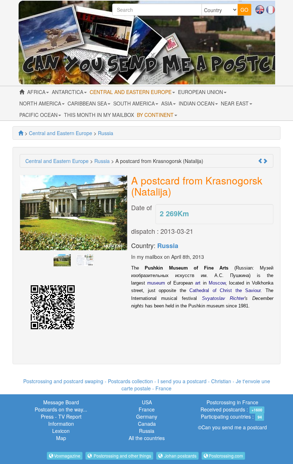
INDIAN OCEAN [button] (197, 103)
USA (147, 402)
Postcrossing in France (232, 402)
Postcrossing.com (226, 456)
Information (61, 423)
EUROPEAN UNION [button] (201, 91)
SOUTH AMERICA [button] (134, 103)
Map (61, 437)
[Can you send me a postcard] (20, 133)
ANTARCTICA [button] (68, 91)
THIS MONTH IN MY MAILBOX (99, 114)
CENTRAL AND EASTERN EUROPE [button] (131, 91)
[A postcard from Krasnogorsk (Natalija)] (62, 259)
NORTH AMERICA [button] (41, 103)
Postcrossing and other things (122, 456)
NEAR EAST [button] (235, 103)
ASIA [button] (167, 103)
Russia (167, 245)
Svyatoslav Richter (223, 298)
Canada (147, 423)
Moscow (217, 283)
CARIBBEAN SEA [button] (88, 103)
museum (156, 283)
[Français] (270, 9)
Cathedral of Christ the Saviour (224, 290)
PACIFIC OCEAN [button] (39, 114)
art (197, 283)
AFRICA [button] (37, 91)
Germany (146, 416)
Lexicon (61, 430)
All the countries (147, 437)
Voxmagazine (67, 456)
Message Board (61, 402)
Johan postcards (180, 456)
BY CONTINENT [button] (156, 114)
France (147, 409)
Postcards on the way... (61, 409)
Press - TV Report (61, 416)
